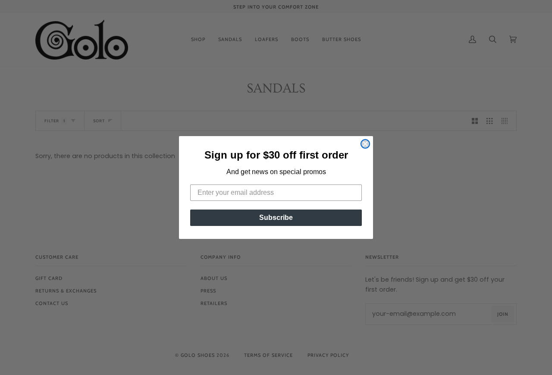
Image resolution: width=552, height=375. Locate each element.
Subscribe (276, 217)
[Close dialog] (365, 144)
